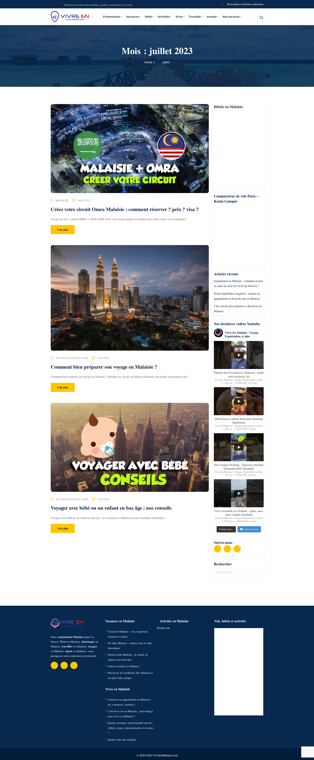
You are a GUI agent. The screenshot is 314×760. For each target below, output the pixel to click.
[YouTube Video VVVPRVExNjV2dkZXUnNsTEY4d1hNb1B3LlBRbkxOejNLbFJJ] (239, 447)
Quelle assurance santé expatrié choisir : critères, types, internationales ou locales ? (131, 728)
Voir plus (62, 229)
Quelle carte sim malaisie (122, 739)
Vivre (179, 16)
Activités (164, 16)
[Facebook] (217, 548)
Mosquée (62, 200)
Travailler (194, 16)
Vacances (132, 16)
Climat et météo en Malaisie (123, 666)
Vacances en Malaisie (72, 358)
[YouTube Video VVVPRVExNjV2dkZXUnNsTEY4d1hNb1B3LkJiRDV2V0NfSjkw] (239, 493)
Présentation (111, 16)
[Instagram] (237, 548)
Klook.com (163, 628)
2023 (160, 63)
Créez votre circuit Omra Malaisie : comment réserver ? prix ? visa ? (125, 209)
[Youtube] (227, 548)
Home (148, 62)
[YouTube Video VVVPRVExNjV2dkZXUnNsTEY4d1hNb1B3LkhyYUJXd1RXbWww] (239, 355)
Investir (212, 16)
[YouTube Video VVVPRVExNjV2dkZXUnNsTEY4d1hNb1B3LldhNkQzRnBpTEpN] (239, 401)
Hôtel (148, 16)
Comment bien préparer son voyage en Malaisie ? (104, 366)
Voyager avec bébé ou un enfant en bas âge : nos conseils (111, 507)
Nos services (231, 16)
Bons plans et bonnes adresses (245, 4)
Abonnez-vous (251, 529)
